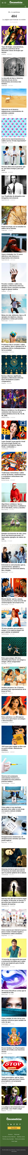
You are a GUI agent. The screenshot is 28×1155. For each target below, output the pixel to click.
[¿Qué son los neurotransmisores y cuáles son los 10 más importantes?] (14, 127)
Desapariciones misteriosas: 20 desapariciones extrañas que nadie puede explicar (13, 838)
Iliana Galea (3, 541)
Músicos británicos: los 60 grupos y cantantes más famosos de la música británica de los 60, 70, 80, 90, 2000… (13, 412)
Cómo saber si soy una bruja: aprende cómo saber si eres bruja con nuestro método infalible (12, 809)
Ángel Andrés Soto (5, 200)
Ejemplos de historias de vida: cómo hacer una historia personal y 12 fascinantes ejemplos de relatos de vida (13, 536)
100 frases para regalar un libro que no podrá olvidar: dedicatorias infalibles (13, 748)
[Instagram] (17, 1124)
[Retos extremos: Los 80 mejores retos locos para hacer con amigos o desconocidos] (14, 705)
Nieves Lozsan (4, 320)
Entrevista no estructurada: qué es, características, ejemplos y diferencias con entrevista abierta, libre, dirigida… (13, 567)
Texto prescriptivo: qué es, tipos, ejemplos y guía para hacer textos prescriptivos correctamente (12, 1079)
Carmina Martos (4, 352)
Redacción (3, 1110)
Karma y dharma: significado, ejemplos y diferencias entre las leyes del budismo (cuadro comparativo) (12, 378)
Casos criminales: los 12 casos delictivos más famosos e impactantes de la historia (12, 256)
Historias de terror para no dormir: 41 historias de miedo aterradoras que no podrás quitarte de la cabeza (13, 871)
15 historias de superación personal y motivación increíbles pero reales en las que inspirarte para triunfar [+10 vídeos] (13, 962)
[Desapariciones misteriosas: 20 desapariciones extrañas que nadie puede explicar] (14, 825)
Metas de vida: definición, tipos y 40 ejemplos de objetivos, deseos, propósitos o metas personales (13, 317)
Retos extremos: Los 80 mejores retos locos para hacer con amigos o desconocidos (13, 719)
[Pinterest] (20, 1124)
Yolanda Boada (4, 874)
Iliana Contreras (4, 509)
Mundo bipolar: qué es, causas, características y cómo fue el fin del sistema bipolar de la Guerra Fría (13, 601)
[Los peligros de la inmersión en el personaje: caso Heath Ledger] (14, 1095)
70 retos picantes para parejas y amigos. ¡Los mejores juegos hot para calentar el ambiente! (12, 630)
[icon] (5, 3)
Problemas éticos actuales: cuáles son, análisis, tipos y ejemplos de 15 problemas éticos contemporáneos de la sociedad (13, 347)
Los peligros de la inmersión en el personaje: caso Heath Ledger (12, 1108)
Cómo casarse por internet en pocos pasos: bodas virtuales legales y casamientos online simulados (13, 931)
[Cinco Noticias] (14, 1119)
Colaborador (4, 85)
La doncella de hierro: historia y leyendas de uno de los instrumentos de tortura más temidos (12, 81)
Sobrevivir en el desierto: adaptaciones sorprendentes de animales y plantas (12, 111)
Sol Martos (3, 54)
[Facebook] (14, 1124)
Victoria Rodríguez (5, 783)
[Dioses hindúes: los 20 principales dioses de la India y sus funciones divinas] (14, 1036)
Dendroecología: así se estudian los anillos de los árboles (13, 227)
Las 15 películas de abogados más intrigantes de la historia (13, 197)
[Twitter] (8, 1124)
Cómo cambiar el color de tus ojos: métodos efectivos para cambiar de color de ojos (13, 1020)
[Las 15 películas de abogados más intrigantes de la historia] (14, 184)
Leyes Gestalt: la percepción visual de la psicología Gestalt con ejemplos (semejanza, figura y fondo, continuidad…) (13, 444)
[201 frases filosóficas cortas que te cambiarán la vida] (14, 979)
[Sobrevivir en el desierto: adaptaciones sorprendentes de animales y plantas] (14, 98)
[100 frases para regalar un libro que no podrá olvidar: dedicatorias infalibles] (14, 735)
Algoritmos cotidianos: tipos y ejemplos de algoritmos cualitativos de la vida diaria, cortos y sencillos (13, 506)
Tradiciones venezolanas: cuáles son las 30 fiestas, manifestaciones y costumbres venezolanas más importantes (13, 475)
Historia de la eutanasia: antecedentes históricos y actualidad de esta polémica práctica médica (11, 778)
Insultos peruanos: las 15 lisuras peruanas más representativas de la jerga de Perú (13, 689)
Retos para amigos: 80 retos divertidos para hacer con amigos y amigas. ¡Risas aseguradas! (13, 660)
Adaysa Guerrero (5, 752)
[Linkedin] (11, 1124)
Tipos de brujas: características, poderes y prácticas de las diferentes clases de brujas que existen (12, 49)
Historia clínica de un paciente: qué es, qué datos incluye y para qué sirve (13, 168)
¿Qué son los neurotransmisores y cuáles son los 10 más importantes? (13, 140)
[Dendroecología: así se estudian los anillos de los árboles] (14, 215)
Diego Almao (4, 842)
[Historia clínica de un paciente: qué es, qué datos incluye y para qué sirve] (14, 155)
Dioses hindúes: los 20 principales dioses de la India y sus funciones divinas (13, 1049)
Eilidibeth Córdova (5, 417)
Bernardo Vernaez (5, 480)
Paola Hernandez (5, 634)
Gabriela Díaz (4, 693)
